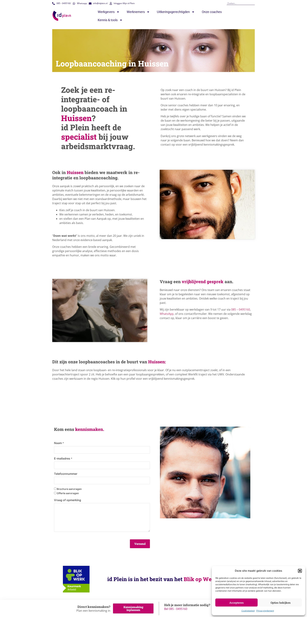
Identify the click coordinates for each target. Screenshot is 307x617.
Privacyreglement (265, 610)
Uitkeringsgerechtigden (173, 12)
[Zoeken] (253, 3)
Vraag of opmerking (67, 500)
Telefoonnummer (65, 474)
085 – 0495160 (240, 309)
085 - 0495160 (178, 609)
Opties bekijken (281, 602)
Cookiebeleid (248, 610)
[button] (300, 571)
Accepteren (236, 602)
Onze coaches (212, 12)
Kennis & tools (108, 20)
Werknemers (136, 12)
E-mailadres (63, 458)
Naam (59, 443)
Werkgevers (106, 12)
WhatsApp (167, 314)
